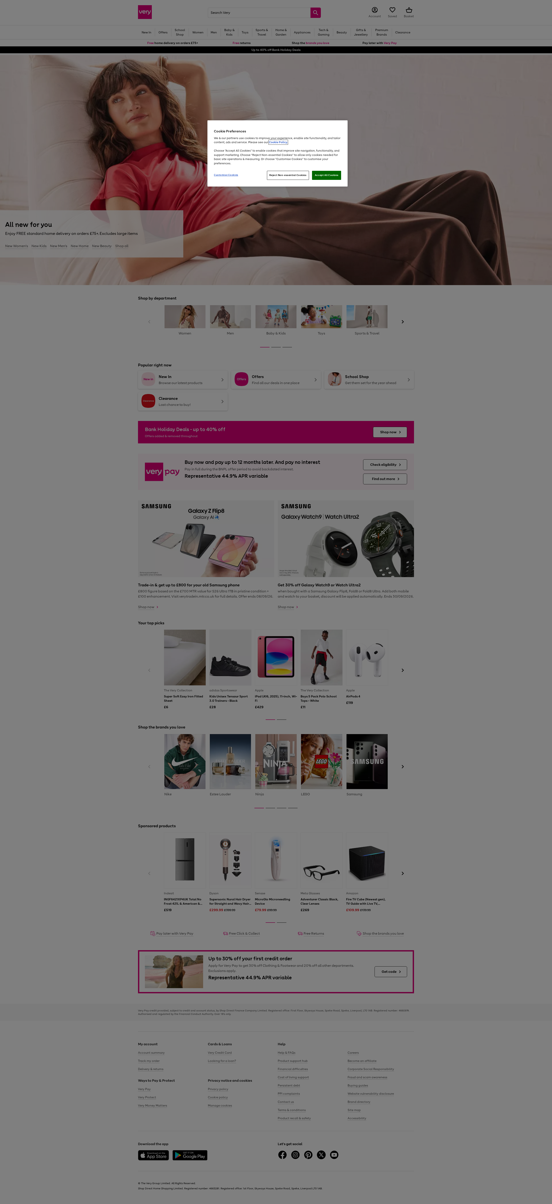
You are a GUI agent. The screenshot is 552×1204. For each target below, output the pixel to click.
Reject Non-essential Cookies (288, 175)
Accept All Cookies (326, 175)
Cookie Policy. (278, 142)
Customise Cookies (226, 175)
